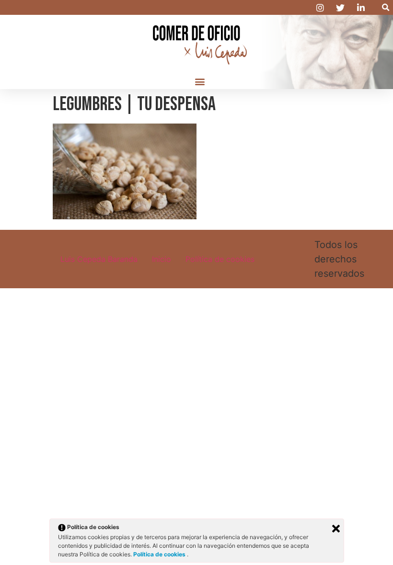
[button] (385, 7)
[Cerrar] (336, 528)
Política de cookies (219, 259)
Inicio (161, 259)
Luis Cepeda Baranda (99, 259)
